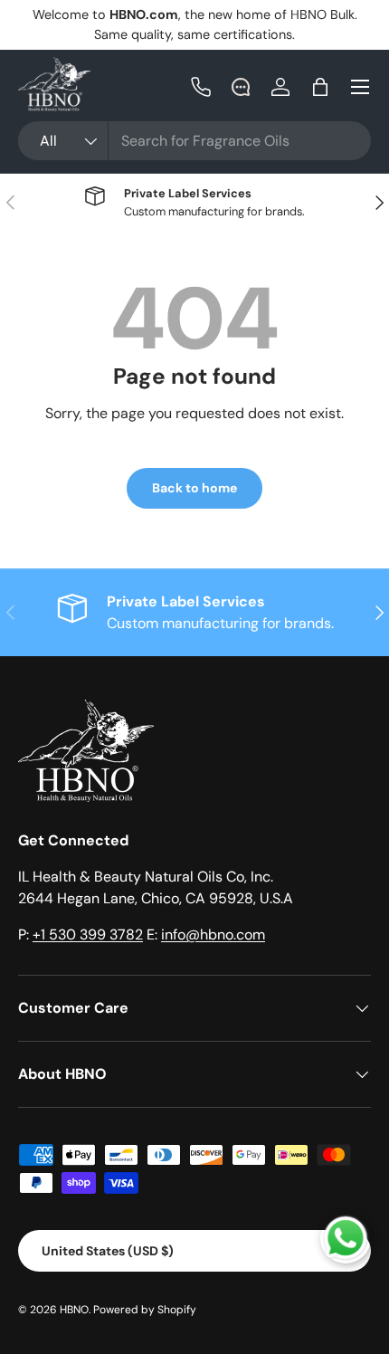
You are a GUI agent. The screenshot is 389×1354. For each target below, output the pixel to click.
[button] (320, 87)
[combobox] (194, 140)
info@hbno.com (213, 934)
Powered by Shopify (144, 1309)
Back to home (194, 488)
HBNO (74, 1309)
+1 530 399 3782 (88, 934)
